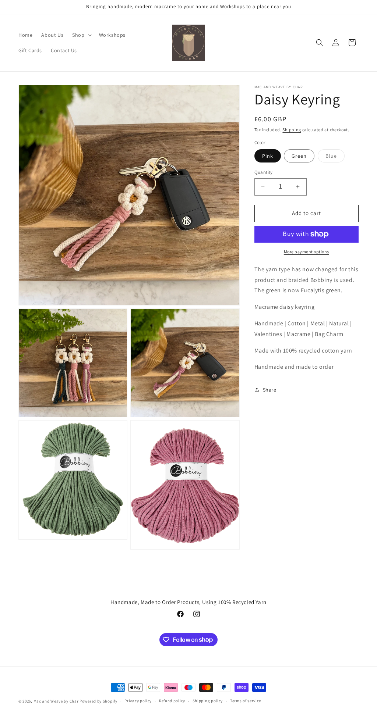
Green (299, 156)
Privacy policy (138, 700)
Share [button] (269, 389)
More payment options (306, 251)
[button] (81, 35)
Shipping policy (208, 700)
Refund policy (172, 700)
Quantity (263, 172)
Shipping (291, 129)
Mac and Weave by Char (56, 701)
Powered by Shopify (98, 701)
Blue (335, 157)
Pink (267, 156)
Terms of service (245, 700)
